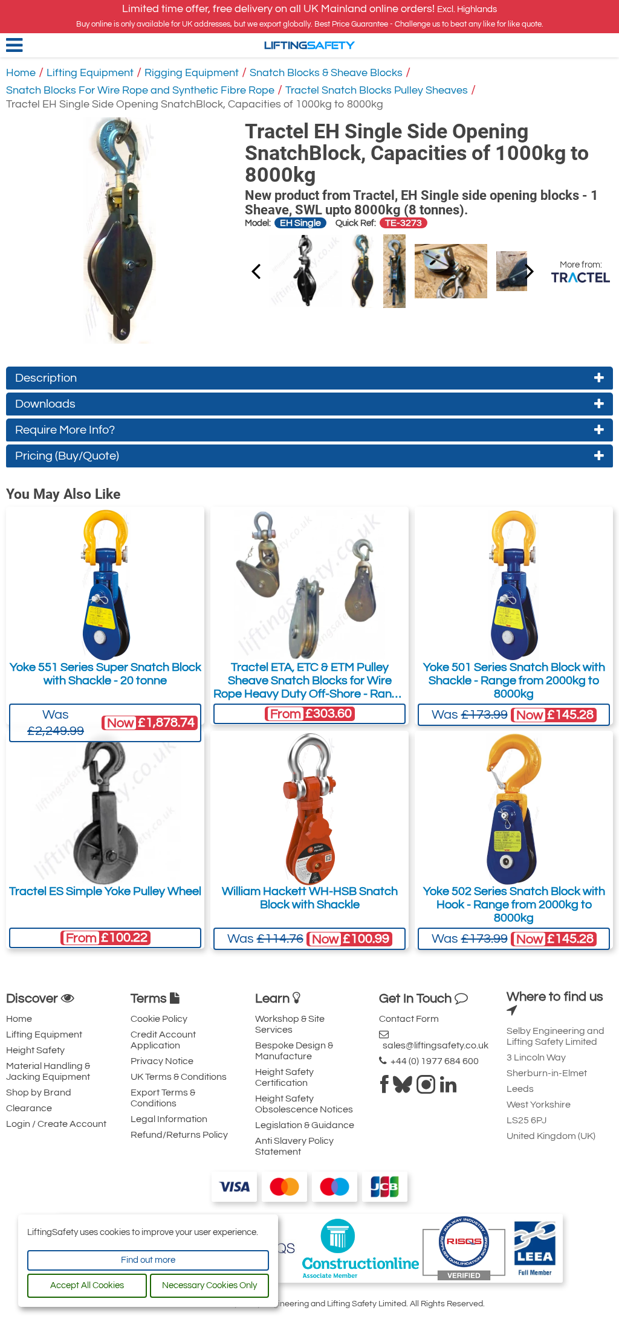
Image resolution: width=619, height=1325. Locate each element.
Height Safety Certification (284, 1077)
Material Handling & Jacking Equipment (48, 1071)
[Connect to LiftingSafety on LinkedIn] (448, 1088)
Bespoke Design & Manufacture (294, 1051)
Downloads (45, 404)
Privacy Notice (162, 1061)
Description (46, 378)
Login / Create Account (56, 1124)
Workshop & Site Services (290, 1024)
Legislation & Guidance (304, 1125)
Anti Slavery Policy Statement (294, 1146)
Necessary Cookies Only (209, 1285)
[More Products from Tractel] (580, 277)
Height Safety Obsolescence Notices (304, 1104)
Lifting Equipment (90, 73)
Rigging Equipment (191, 73)
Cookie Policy (159, 1019)
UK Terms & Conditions (179, 1077)
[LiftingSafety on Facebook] (384, 1088)
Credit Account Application (163, 1040)
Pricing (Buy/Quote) (67, 456)
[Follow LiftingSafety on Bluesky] (402, 1088)
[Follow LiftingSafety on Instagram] (426, 1088)
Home (21, 73)
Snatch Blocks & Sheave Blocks (326, 73)
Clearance (29, 1108)
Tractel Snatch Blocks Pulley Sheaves (376, 90)
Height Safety (35, 1050)
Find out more (148, 1260)
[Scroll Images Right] (256, 270)
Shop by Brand (38, 1092)
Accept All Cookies (87, 1285)
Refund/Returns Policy (179, 1135)
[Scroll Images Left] (529, 270)
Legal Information (169, 1119)
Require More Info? (65, 430)
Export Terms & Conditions (163, 1098)
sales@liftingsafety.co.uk (433, 1045)
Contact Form (409, 1019)
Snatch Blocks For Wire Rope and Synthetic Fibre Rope (140, 90)
